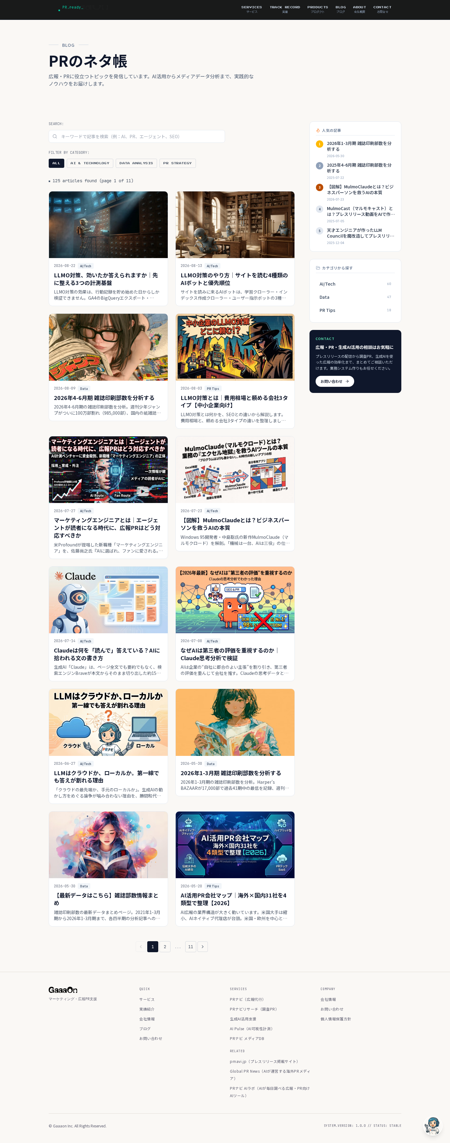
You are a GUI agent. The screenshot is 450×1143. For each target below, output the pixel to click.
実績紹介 (147, 1009)
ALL (56, 163)
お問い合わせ (332, 381)
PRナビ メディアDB (247, 1038)
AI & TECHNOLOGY (90, 163)
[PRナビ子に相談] (433, 1126)
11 (190, 946)
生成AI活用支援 (243, 1018)
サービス (147, 999)
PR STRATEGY (177, 163)
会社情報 (147, 1018)
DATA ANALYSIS (136, 163)
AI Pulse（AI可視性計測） (252, 1028)
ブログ (145, 1028)
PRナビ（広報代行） (248, 999)
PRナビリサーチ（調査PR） (254, 1009)
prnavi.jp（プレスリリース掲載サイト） (265, 1061)
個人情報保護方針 (336, 1018)
